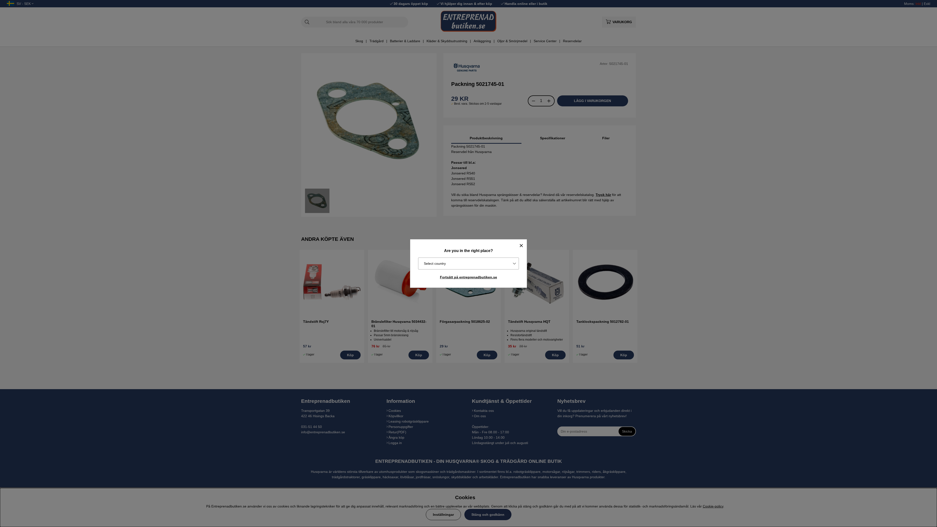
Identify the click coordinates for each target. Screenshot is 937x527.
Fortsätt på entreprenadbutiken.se (468, 277)
